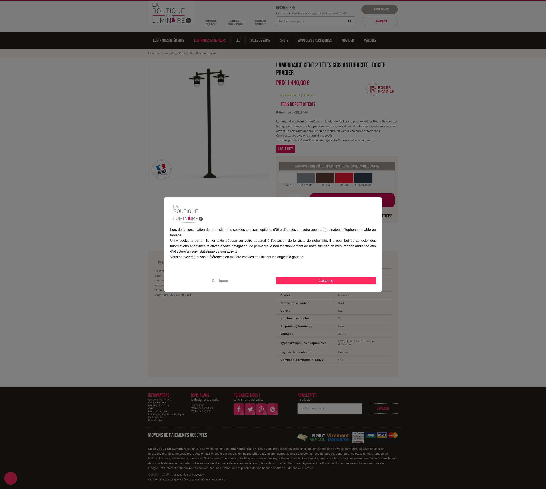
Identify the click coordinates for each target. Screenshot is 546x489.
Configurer (220, 280)
